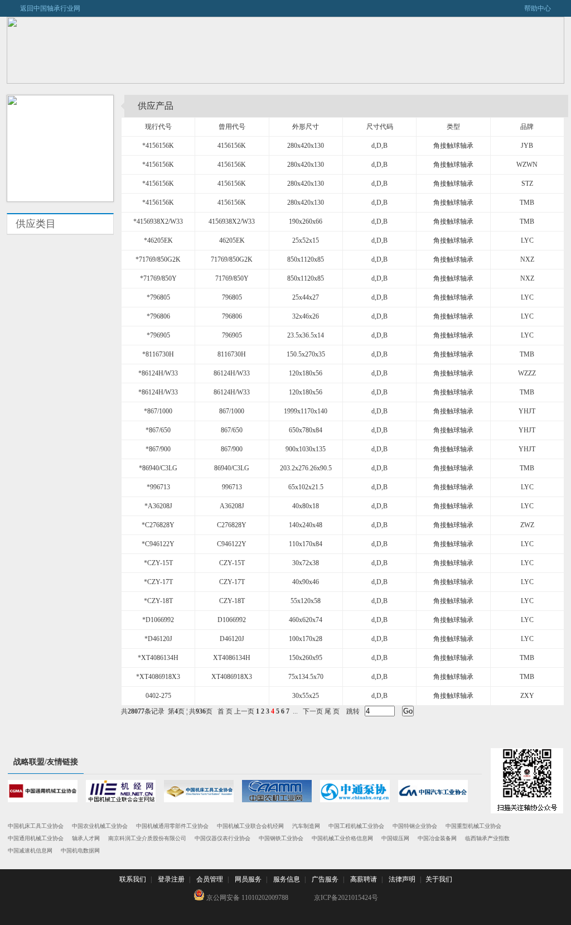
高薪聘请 (363, 879)
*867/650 (158, 430)
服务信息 (286, 879)
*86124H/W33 (158, 373)
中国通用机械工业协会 (36, 838)
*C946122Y (158, 544)
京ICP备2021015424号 (346, 898)
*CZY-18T (158, 601)
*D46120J (158, 639)
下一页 (313, 711)
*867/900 (158, 449)
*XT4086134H (158, 658)
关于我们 (438, 879)
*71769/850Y (158, 278)
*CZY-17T (158, 582)
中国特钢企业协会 (415, 826)
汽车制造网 (306, 826)
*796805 (158, 297)
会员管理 (209, 879)
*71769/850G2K (158, 259)
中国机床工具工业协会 (36, 826)
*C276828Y (158, 525)
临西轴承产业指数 (487, 838)
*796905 (158, 335)
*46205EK (158, 240)
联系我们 (132, 879)
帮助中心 (544, 8)
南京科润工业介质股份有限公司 (147, 838)
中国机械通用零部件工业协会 (172, 826)
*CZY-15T (158, 563)
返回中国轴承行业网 (43, 8)
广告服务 (325, 879)
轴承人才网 (86, 838)
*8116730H (158, 354)
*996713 (158, 487)
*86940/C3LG (158, 468)
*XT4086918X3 (158, 677)
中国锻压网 (395, 838)
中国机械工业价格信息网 (342, 838)
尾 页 (332, 711)
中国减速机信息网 (30, 850)
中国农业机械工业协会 (100, 826)
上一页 (244, 711)
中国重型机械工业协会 (473, 826)
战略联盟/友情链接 (45, 762)
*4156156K (158, 146)
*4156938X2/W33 (158, 221)
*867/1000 (158, 411)
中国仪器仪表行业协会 (222, 838)
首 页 (225, 711)
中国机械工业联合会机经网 (250, 826)
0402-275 (158, 696)
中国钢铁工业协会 (281, 838)
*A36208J (158, 506)
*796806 (158, 316)
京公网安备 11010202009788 (246, 898)
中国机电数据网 (80, 850)
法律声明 (402, 879)
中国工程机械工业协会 (356, 826)
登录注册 (171, 879)
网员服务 (248, 879)
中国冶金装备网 (437, 838)
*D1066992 (158, 620)
